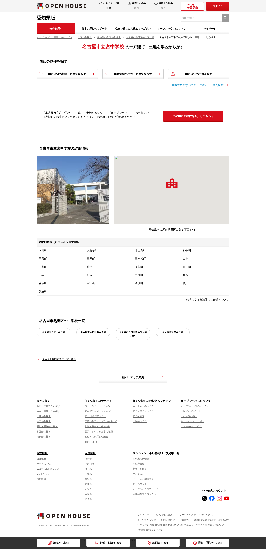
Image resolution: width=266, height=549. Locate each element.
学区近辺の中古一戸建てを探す (133, 73)
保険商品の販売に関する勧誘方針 (211, 519)
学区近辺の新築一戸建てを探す (67, 73)
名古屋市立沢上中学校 (53, 332)
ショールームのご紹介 (192, 421)
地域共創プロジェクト (144, 494)
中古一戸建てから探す (48, 411)
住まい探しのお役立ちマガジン (133, 28)
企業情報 (42, 453)
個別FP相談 (91, 441)
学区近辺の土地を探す (198, 73)
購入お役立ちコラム (143, 411)
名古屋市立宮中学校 (172, 332)
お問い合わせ (168, 519)
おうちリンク (140, 484)
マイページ (210, 28)
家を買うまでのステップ (97, 411)
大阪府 (88, 489)
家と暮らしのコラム (143, 406)
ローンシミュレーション (97, 406)
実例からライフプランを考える (101, 421)
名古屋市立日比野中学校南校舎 (133, 334)
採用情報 (41, 479)
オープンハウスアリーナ (146, 489)
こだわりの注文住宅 (191, 426)
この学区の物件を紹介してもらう (193, 116)
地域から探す (61, 542)
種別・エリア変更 (133, 377)
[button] (172, 183)
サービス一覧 (44, 463)
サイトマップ (144, 514)
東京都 (88, 458)
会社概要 (41, 458)
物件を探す (56, 28)
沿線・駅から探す (111, 542)
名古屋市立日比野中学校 (93, 332)
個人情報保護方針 (165, 514)
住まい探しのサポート (94, 28)
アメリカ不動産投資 (143, 479)
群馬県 (88, 479)
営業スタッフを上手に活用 (99, 431)
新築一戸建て (140, 468)
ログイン (217, 6)
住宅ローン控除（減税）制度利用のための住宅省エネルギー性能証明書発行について (181, 524)
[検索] (225, 18)
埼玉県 (88, 468)
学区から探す (44, 431)
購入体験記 (138, 416)
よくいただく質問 (146, 519)
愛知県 (88, 484)
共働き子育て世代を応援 (97, 426)
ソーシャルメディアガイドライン (197, 514)
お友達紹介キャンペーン (150, 530)
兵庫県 (88, 494)
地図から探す (44, 421)
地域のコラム (140, 421)
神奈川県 (89, 463)
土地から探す (44, 416)
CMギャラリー (44, 474)
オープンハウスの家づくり (195, 406)
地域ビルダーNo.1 (190, 411)
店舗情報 (90, 453)
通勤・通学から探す (47, 426)
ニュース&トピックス (48, 468)
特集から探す (44, 436)
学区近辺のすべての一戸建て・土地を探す (198, 85)
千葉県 (88, 474)
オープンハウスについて (171, 28)
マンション (138, 474)
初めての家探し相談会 (96, 436)
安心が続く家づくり (95, 416)
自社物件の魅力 (189, 416)
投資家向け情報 (141, 458)
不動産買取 (138, 463)
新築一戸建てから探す (48, 406)
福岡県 (88, 499)
